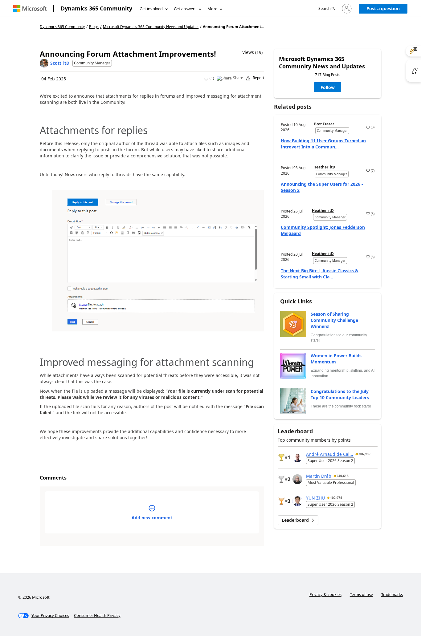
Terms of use (361, 594)
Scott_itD (59, 63)
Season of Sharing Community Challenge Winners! (334, 320)
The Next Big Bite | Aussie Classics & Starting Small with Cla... (319, 274)
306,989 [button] (364, 454)
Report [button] (258, 77)
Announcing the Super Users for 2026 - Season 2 (322, 187)
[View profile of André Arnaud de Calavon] (297, 457)
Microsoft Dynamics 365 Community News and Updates (150, 26)
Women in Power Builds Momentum (336, 359)
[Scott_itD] (44, 63)
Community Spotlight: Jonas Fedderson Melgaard (323, 230)
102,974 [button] (336, 498)
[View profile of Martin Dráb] (297, 479)
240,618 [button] (343, 476)
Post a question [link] (383, 8)
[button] (326, 9)
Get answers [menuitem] (185, 8)
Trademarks (392, 594)
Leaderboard (296, 520)
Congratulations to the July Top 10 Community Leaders (340, 394)
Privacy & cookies (325, 594)
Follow (328, 87)
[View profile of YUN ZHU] (297, 501)
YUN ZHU (315, 498)
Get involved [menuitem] (151, 8)
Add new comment (152, 518)
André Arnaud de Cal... (329, 454)
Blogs (94, 26)
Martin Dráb (318, 476)
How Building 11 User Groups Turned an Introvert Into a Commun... (323, 144)
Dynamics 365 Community (96, 8)
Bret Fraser (324, 124)
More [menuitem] (212, 8)
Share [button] (238, 77)
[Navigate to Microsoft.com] (30, 8)
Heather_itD (324, 167)
